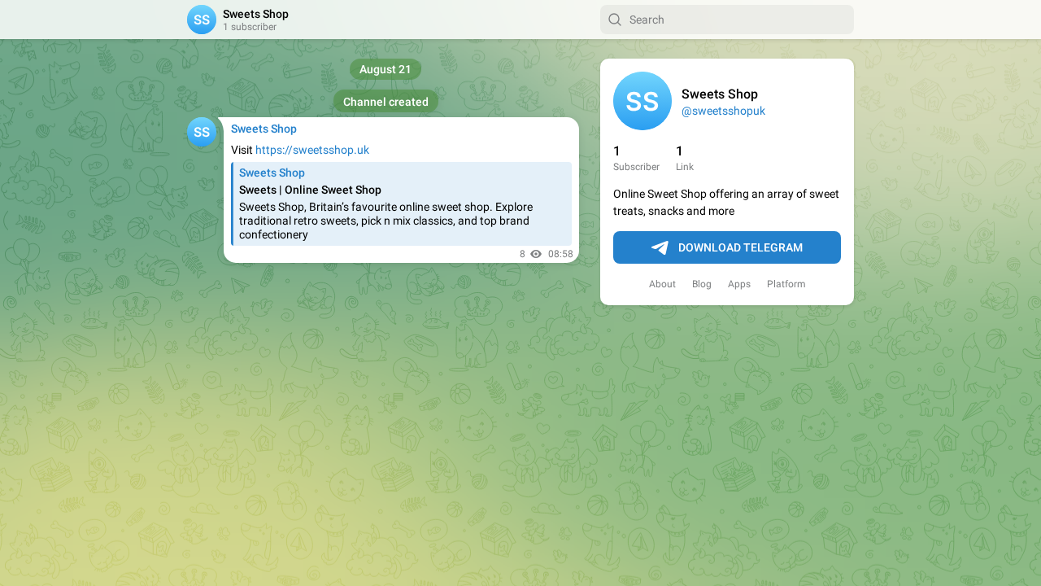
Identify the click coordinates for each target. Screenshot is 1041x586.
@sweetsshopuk (723, 110)
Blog (702, 284)
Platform (786, 284)
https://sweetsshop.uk (312, 149)
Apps (739, 284)
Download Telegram (740, 247)
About (662, 284)
